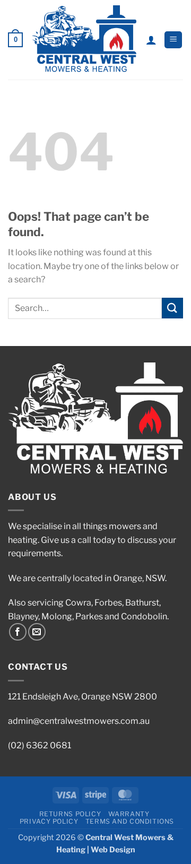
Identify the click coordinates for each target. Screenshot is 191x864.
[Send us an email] (37, 632)
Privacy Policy (49, 821)
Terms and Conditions (129, 821)
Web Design (113, 849)
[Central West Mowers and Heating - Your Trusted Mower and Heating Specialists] (84, 39)
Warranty (129, 814)
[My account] (151, 39)
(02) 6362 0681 (39, 745)
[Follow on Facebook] (18, 632)
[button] (15, 40)
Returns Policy (70, 814)
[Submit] (172, 308)
